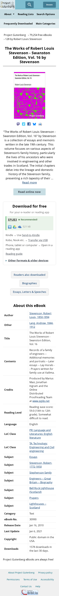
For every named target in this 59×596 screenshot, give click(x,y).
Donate (49, 4)
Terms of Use (30, 579)
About (9, 14)
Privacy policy (45, 572)
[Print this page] (40, 123)
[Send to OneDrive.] (20, 227)
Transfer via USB (38, 240)
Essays (33, 457)
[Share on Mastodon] (18, 123)
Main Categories (45, 23)
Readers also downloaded (29, 275)
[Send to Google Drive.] (15, 227)
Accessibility (47, 579)
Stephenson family (40, 472)
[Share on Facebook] (29, 123)
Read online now (29, 192)
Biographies (29, 283)
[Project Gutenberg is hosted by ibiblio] (29, 594)
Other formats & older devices (28, 260)
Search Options (46, 14)
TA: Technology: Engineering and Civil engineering (41, 447)
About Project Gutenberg (21, 572)
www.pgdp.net (40, 401)
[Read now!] (29, 118)
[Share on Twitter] (23, 123)
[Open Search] (29, 4)
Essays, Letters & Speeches (29, 292)
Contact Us (26, 586)
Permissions (13, 579)
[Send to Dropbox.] (9, 227)
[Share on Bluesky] (34, 123)
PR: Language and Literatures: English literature (40, 433)
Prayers (34, 498)
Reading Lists (26, 14)
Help (37, 586)
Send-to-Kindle (31, 235)
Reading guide (14, 254)
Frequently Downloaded (18, 23)
